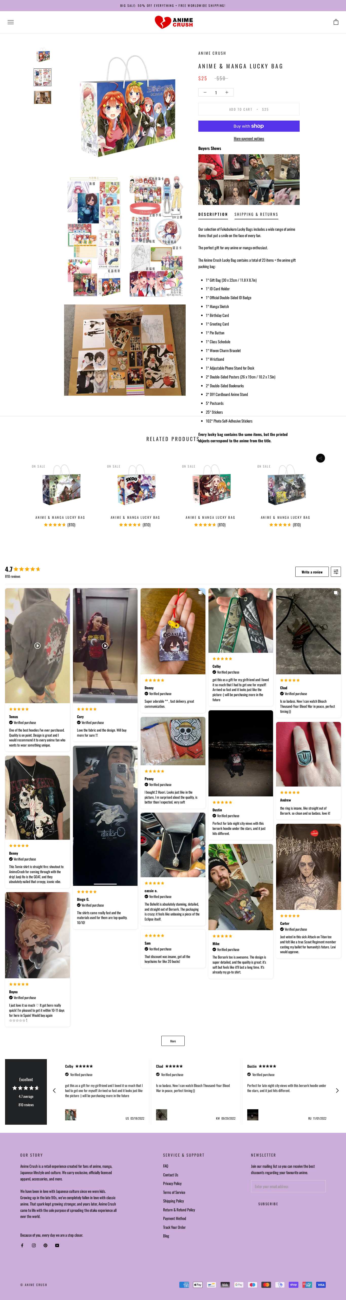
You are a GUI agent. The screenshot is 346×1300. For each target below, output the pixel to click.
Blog (166, 1235)
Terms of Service (174, 1192)
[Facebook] (22, 1245)
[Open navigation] (11, 22)
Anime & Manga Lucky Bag (60, 517)
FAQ (165, 1166)
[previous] (16, 492)
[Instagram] (34, 1245)
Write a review (312, 572)
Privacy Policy (172, 1183)
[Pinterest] (45, 1245)
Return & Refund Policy (179, 1209)
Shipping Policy (173, 1200)
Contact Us (170, 1174)
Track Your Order (174, 1227)
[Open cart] (336, 22)
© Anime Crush (33, 1285)
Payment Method (174, 1218)
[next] (330, 492)
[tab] (213, 215)
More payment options (249, 138)
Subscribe (268, 1203)
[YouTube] (57, 1245)
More (173, 1041)
